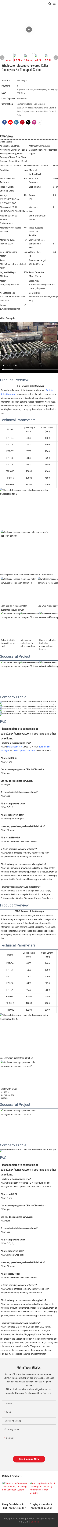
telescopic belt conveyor (25, 750)
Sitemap (34, 1521)
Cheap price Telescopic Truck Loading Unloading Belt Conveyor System (14, 1506)
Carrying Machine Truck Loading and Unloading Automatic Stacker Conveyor (41, 1506)
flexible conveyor (14, 746)
